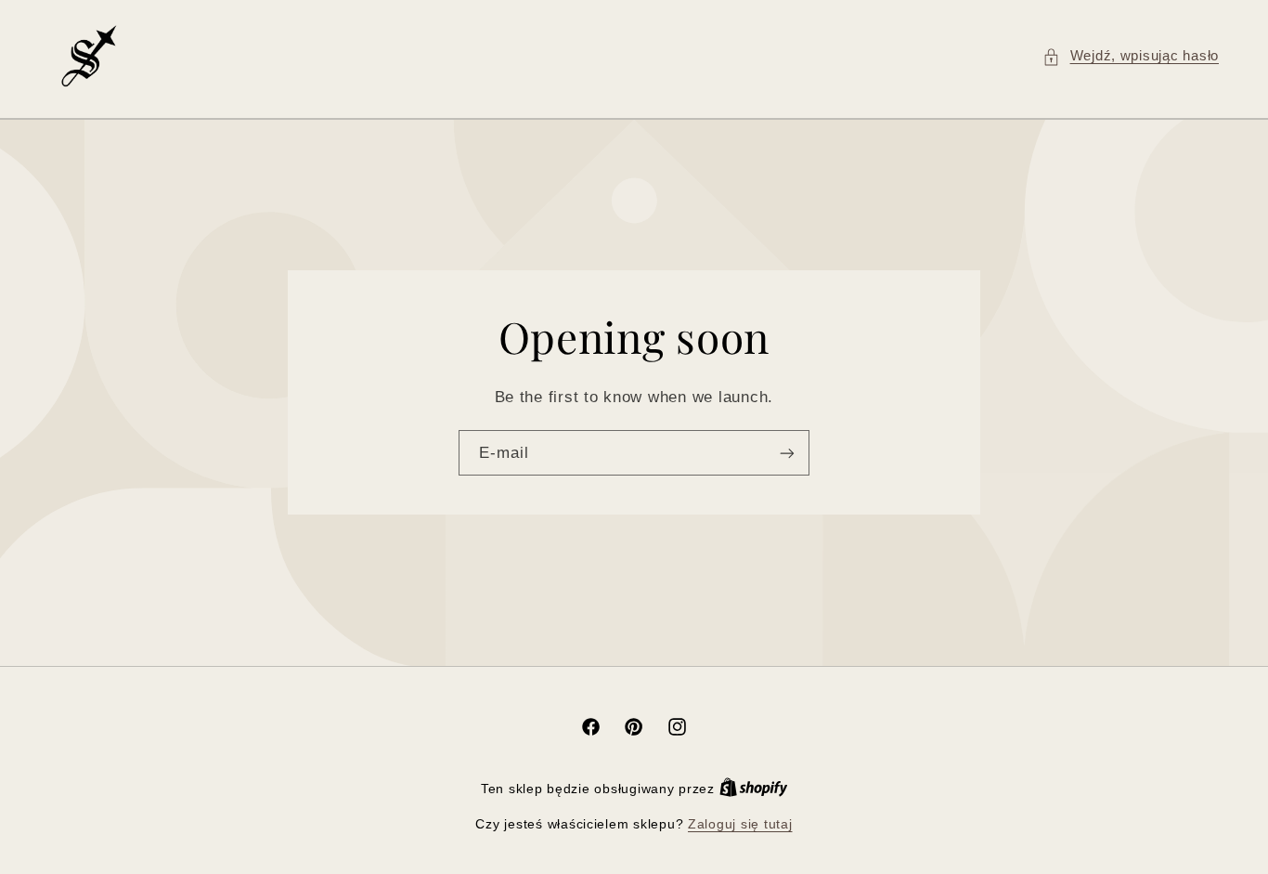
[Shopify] (753, 789)
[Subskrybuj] (787, 453)
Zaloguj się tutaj (740, 824)
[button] (1130, 57)
